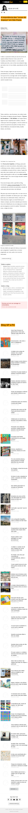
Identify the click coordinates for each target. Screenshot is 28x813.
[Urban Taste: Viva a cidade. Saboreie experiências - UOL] (8, 2)
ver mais (13, 789)
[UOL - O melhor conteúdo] (3, 2)
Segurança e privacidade (14, 811)
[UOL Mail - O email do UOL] (20, 1)
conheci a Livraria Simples (13, 185)
